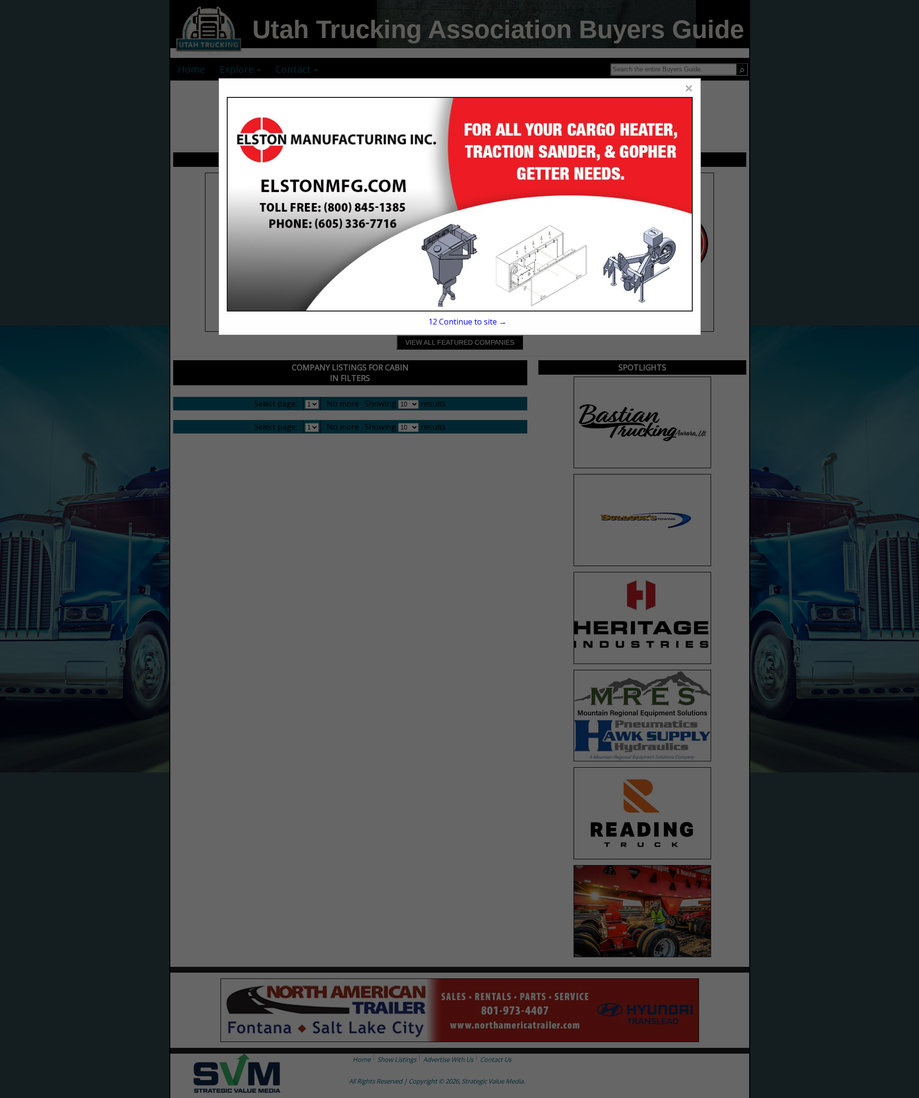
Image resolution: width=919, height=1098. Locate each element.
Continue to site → (467, 321)
